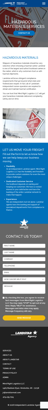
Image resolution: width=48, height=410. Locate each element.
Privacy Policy (10, 373)
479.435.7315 (8, 397)
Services (7, 351)
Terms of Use (9, 368)
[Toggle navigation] (43, 3)
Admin (5, 377)
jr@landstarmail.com (12, 392)
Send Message (24, 318)
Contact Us (24, 33)
